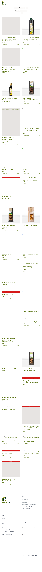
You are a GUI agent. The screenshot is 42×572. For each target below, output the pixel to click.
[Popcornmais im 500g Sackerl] (31, 451)
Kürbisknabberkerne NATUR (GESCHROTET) (10, 480)
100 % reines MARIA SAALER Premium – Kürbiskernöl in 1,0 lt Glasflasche (31, 427)
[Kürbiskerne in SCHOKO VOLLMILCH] (11, 214)
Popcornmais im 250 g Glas (10, 440)
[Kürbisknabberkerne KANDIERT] (11, 243)
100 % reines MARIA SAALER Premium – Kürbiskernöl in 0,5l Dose (31, 69)
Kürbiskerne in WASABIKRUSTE (6, 197)
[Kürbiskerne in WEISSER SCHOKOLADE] (11, 386)
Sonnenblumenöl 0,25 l (9, 454)
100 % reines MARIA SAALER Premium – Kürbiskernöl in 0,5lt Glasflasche (10, 69)
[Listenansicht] (22, 13)
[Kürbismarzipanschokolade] (11, 407)
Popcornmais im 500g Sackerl (31, 454)
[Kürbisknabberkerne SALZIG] (31, 300)
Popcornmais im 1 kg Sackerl (31, 225)
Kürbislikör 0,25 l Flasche (9, 295)
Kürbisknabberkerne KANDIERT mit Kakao (29, 369)
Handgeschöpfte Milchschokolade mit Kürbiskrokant (29, 267)
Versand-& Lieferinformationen (8, 531)
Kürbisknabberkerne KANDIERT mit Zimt (8, 168)
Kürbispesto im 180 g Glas (30, 180)
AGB (2, 533)
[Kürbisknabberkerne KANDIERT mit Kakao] (31, 358)
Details (18, 44)
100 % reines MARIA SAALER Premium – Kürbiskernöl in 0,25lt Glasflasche (10, 99)
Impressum (24, 522)
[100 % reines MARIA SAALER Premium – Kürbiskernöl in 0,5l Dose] (31, 57)
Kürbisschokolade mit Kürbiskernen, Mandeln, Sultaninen (30, 441)
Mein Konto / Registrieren (6, 529)
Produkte (3, 517)
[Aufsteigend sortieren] (27, 8)
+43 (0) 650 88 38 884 (28, 506)
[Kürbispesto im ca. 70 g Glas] (31, 319)
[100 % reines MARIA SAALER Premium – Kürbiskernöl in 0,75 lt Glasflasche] (11, 26)
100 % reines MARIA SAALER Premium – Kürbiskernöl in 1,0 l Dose (31, 39)
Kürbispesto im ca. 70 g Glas (31, 322)
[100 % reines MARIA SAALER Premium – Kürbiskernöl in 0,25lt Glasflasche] (11, 87)
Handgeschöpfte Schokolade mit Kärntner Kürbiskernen (31, 381)
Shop (3, 520)
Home (3, 515)
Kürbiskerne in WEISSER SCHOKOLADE (9, 398)
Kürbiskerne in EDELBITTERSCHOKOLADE (30, 99)
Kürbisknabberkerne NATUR (31, 254)
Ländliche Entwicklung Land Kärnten (26, 555)
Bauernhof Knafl (20, 567)
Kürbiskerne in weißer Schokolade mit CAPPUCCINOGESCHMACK (9, 340)
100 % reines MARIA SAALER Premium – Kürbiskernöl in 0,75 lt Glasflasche (10, 39)
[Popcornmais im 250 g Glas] (11, 437)
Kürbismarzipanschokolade (10, 409)
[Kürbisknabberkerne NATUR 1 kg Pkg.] (11, 272)
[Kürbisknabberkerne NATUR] (31, 243)
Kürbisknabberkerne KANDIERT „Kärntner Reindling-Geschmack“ (8, 139)
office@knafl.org (27, 508)
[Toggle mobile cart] (38, 2)
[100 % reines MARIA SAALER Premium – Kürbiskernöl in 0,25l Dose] (31, 117)
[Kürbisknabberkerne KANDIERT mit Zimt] (11, 157)
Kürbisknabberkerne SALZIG (31, 311)
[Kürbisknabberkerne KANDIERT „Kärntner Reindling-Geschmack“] (11, 122)
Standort (3, 521)
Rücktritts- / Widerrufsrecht (7, 534)
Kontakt (3, 523)
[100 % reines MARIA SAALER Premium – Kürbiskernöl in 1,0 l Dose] (31, 26)
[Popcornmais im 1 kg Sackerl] (31, 214)
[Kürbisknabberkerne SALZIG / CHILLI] (11, 358)
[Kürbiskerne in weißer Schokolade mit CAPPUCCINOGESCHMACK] (11, 327)
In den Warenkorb (5, 44)
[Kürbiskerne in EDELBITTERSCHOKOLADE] (31, 87)
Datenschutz (24, 524)
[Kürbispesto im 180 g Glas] (31, 177)
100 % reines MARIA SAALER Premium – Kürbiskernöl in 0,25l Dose (31, 130)
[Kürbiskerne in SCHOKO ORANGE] (31, 157)
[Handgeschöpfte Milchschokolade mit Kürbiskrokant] (31, 263)
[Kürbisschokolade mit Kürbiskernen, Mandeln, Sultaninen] (31, 437)
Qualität (3, 518)
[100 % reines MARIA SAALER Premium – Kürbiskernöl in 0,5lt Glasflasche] (11, 57)
